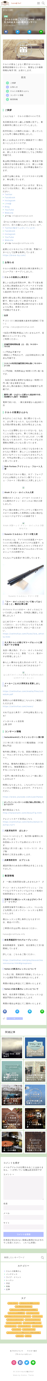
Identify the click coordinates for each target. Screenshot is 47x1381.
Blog (7, 207)
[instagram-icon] (13, 1362)
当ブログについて (16, 1351)
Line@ (8, 203)
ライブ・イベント (13, 1277)
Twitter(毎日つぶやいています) (20, 228)
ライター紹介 (32, 1351)
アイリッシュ (37, 1316)
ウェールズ (16, 1329)
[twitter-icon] (26, 1362)
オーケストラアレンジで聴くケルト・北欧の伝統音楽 (24, 1332)
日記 (8, 1283)
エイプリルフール (29, 1329)
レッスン (10, 1280)
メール (6, 1213)
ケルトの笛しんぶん (14, 1018)
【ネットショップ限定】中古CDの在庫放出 (24, 1309)
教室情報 (14, 99)
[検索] (42, 1257)
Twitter (8, 194)
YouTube (9, 210)
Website (9, 213)
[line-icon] (33, 1362)
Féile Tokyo (13, 1303)
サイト (6, 1223)
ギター (28, 1335)
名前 (5, 1203)
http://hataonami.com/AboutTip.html (22, 813)
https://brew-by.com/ (14, 255)
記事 (11, 10)
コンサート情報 (17, 95)
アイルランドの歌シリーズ (32, 1322)
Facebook (10, 197)
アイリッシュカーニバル (15, 1319)
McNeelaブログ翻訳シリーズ (29, 1303)
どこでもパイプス (33, 1313)
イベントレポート (24, 1326)
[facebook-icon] (20, 1362)
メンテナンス (11, 1274)
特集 (8, 1286)
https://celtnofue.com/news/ (18, 706)
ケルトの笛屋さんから (19, 91)
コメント (8, 1174)
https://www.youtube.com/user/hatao (23, 797)
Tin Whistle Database (24, 1306)
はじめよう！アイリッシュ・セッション (18, 1316)
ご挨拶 (13, 83)
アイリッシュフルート (32, 1319)
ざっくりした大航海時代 (16, 1313)
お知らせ (14, 87)
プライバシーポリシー (23, 1354)
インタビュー (37, 1326)
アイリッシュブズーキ (14, 1322)
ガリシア (20, 1335)
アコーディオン (11, 1326)
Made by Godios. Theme (23, 1375)
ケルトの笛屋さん (13, 1271)
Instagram (10, 200)
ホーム (5, 10)
